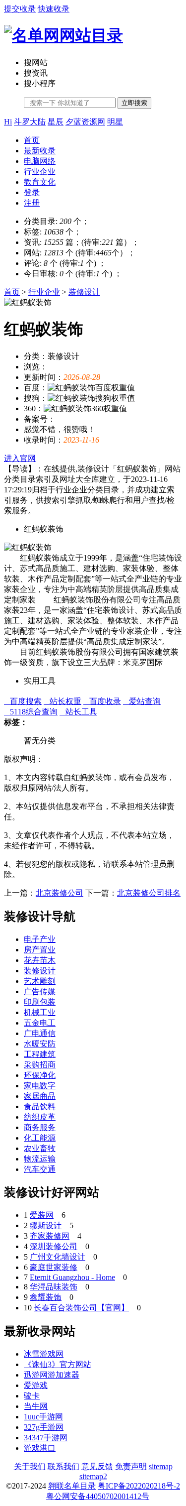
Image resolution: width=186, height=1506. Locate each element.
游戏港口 (40, 1448)
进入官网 (20, 458)
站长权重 (62, 701)
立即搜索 (134, 103)
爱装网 (42, 1215)
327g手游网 (43, 1427)
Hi (8, 121)
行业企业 (40, 171)
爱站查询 (142, 701)
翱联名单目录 (72, 1486)
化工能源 (40, 1138)
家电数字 (40, 1085)
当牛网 (36, 1406)
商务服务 (40, 1127)
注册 (32, 203)
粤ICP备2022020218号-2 (139, 1486)
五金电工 (40, 1023)
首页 (32, 140)
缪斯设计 (46, 1225)
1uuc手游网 (43, 1416)
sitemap (161, 1466)
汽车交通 (40, 1169)
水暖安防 (40, 1044)
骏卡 (32, 1395)
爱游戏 (36, 1385)
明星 (115, 121)
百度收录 (102, 701)
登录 (32, 192)
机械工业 (40, 1012)
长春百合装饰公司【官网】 (81, 1307)
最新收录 (40, 150)
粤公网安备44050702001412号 (97, 1496)
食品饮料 (40, 1106)
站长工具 (78, 711)
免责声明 (131, 1466)
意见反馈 (97, 1466)
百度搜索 (23, 701)
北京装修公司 (59, 893)
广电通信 (40, 1033)
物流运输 (40, 1159)
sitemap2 (93, 1476)
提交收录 (20, 8)
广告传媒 (40, 991)
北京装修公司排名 (149, 893)
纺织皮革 (40, 1117)
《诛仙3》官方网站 (57, 1364)
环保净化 (40, 1075)
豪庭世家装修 (53, 1267)
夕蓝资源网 (85, 121)
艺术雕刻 (40, 981)
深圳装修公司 (53, 1246)
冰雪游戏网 (43, 1354)
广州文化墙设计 (57, 1257)
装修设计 (84, 292)
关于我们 (30, 1466)
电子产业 (40, 939)
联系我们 (63, 1466)
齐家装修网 (49, 1236)
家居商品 (40, 1096)
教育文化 (40, 182)
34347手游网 (45, 1437)
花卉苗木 (40, 960)
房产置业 (40, 949)
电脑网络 (40, 161)
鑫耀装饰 (46, 1297)
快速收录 (53, 8)
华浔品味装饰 (53, 1286)
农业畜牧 (40, 1148)
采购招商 (40, 1064)
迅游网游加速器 (51, 1375)
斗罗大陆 (30, 121)
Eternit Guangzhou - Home (72, 1277)
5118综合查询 (31, 711)
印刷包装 (40, 1002)
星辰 (55, 121)
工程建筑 (40, 1054)
